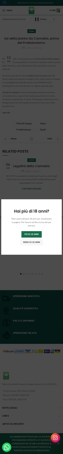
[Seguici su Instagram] (55, 437)
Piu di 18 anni (31, 234)
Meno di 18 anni (31, 242)
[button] (6, 447)
